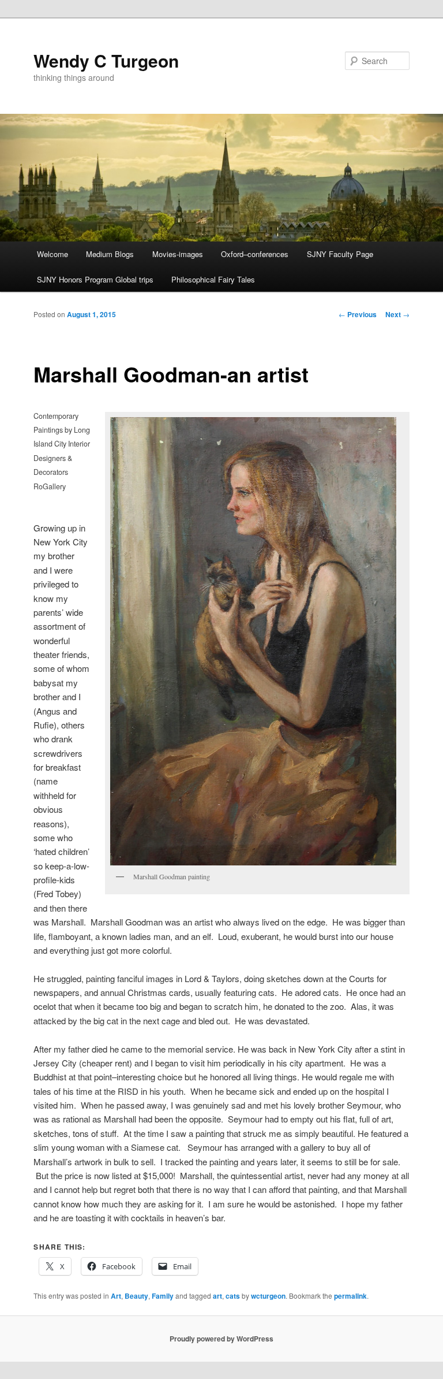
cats (233, 1296)
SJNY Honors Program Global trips (95, 279)
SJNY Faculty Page (340, 253)
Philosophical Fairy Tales (213, 279)
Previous (358, 314)
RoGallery (49, 486)
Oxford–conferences (254, 253)
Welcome (52, 253)
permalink (350, 1296)
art (217, 1296)
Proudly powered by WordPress (221, 1338)
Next (397, 314)
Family (163, 1296)
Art (116, 1296)
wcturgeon (268, 1296)
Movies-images (177, 253)
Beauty (136, 1296)
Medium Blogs (110, 253)
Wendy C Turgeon (106, 60)
